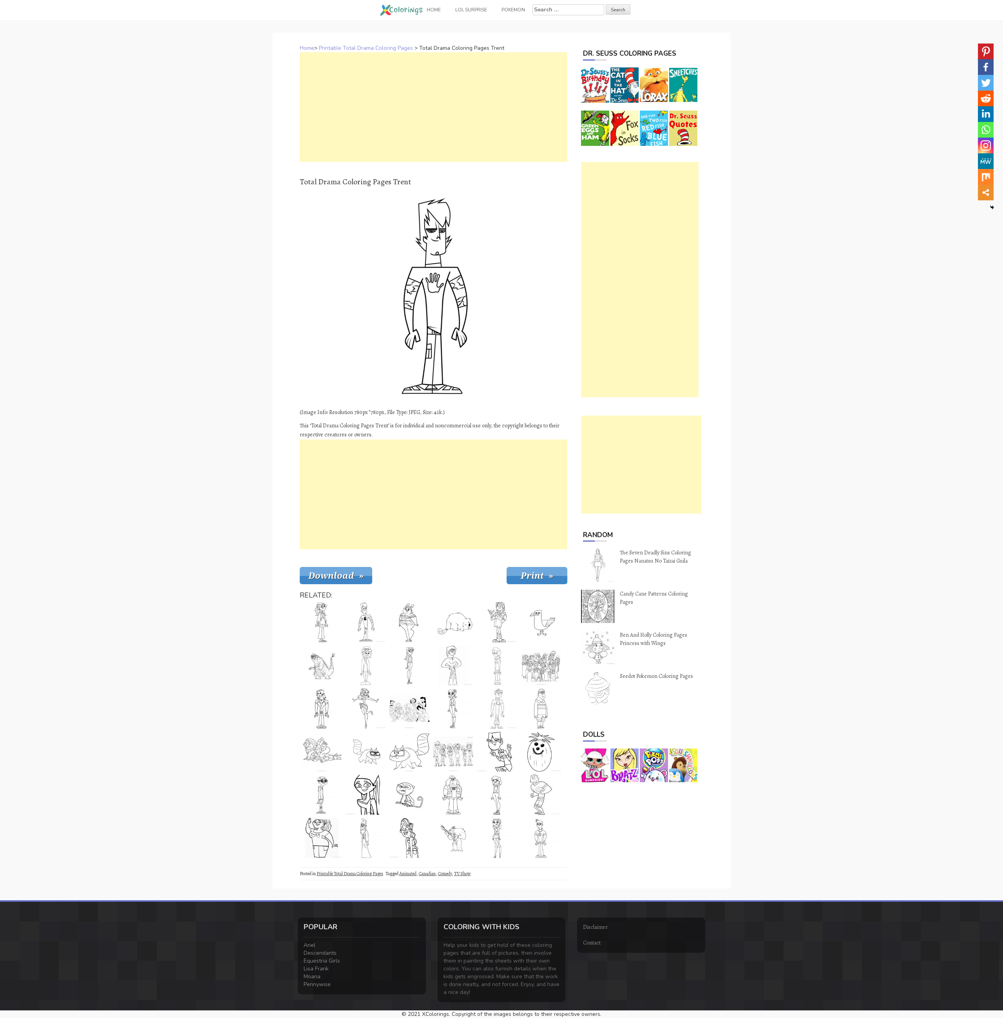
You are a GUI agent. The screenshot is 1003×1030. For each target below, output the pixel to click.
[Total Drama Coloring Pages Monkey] (409, 794)
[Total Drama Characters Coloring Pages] (453, 751)
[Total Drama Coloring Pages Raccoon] (365, 751)
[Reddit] (986, 98)
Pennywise (317, 984)
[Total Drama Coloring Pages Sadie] (409, 622)
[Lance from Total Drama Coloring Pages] (497, 665)
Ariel (309, 945)
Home (307, 48)
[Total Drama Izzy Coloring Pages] (365, 708)
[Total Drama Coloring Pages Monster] (321, 665)
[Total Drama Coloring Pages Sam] (541, 708)
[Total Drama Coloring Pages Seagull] (541, 622)
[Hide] (992, 207)
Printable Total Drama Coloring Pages (366, 48)
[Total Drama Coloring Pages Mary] (409, 665)
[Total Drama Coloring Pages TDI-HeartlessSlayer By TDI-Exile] (321, 751)
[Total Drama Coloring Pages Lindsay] (365, 794)
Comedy (445, 873)
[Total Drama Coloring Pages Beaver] (453, 622)
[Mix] (986, 177)
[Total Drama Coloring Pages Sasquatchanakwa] (453, 837)
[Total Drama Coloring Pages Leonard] (365, 837)
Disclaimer (595, 927)
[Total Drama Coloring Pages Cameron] (321, 794)
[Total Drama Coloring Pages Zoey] (453, 708)
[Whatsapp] (986, 130)
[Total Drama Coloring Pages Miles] (321, 622)
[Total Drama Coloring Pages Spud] (453, 794)
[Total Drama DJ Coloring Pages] (541, 794)
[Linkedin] (986, 114)
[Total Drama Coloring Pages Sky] (497, 794)
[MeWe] (986, 161)
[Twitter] (986, 83)
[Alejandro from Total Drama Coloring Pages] (321, 708)
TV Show (462, 873)
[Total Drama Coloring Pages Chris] (497, 622)
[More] (986, 192)
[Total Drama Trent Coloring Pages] (365, 622)
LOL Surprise (471, 10)
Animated (407, 873)
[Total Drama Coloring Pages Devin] (541, 837)
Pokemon (513, 10)
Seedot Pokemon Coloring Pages (656, 676)
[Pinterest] (986, 51)
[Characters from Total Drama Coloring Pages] (409, 708)
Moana (312, 976)
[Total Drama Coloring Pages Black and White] (409, 837)
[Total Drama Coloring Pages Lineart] (453, 665)
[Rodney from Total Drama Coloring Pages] (365, 665)
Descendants (320, 953)
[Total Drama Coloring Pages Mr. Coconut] (541, 751)
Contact (592, 942)
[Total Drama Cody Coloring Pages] (497, 751)
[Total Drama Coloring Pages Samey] (497, 837)
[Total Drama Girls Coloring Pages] (541, 665)
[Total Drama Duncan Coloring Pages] (497, 708)
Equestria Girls (322, 961)
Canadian (427, 873)
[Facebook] (986, 67)
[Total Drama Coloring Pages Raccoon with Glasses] (409, 751)
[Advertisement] (433, 107)
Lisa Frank (316, 968)
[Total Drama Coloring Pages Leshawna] (321, 837)
